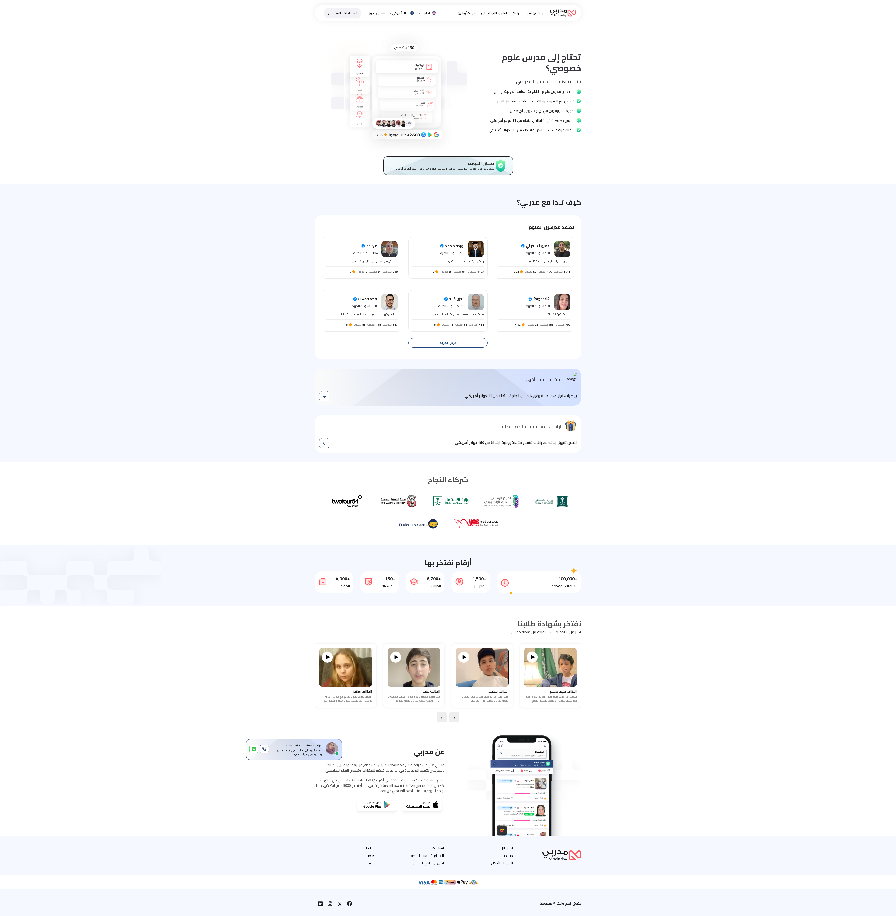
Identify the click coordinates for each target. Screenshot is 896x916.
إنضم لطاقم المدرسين (342, 13)
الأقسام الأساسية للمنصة (427, 856)
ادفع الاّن (507, 848)
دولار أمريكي (400, 13)
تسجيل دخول (376, 13)
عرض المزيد (448, 342)
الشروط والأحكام (502, 863)
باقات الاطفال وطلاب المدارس (499, 13)
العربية (372, 863)
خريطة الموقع (366, 848)
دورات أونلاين (466, 13)
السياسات (438, 848)
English (426, 13)
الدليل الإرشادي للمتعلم (428, 863)
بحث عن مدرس (533, 13)
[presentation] (454, 717)
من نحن (508, 856)
